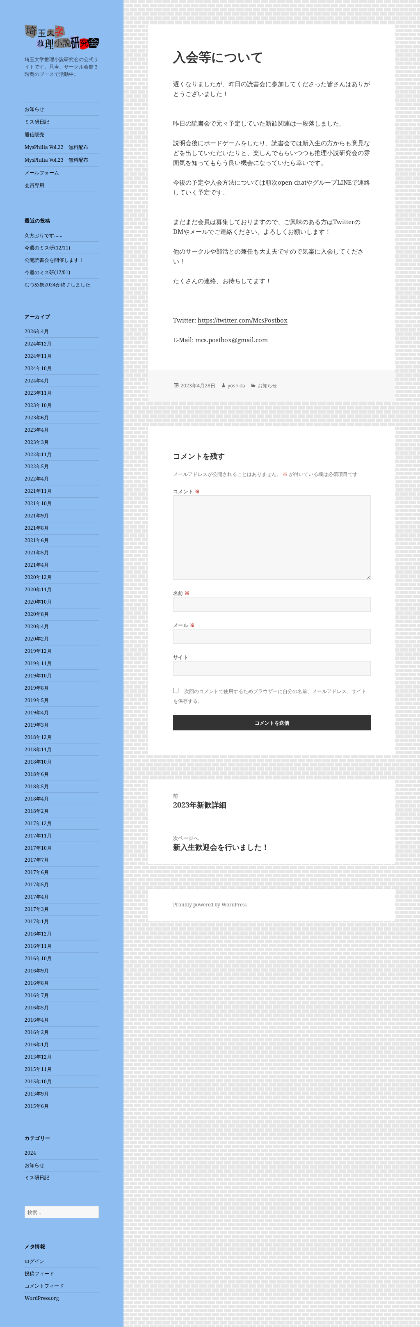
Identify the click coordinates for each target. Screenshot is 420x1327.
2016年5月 (37, 1007)
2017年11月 (38, 835)
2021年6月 (37, 540)
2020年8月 (37, 614)
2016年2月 (37, 1032)
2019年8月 (37, 687)
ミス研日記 (37, 121)
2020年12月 (38, 577)
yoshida (236, 385)
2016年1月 (37, 1044)
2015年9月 (37, 1093)
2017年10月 (38, 847)
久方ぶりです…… (43, 235)
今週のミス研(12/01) (47, 272)
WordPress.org (42, 1298)
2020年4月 (37, 626)
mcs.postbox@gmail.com (231, 340)
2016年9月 (37, 970)
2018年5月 (37, 786)
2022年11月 (38, 454)
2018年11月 (38, 749)
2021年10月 (38, 503)
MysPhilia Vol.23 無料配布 (56, 159)
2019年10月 (38, 675)
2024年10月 (38, 368)
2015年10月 (38, 1081)
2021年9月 (37, 515)
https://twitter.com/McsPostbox (243, 320)
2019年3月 (37, 724)
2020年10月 (38, 601)
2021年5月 (37, 552)
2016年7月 (37, 995)
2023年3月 (37, 442)
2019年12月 (38, 650)
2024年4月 (37, 380)
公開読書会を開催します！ (54, 259)
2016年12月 (38, 933)
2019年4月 (37, 712)
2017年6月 (37, 872)
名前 (181, 593)
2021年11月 (38, 490)
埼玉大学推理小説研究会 (62, 39)
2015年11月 (38, 1069)
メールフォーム (42, 172)
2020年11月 (38, 589)
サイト (180, 657)
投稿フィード (39, 1273)
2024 (30, 1152)
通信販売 (34, 134)
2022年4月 (37, 478)
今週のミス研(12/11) (47, 247)
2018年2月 (37, 811)
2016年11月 (38, 946)
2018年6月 (37, 774)
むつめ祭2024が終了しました (57, 284)
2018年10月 (38, 761)
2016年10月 (38, 958)
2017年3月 (37, 909)
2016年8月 (37, 982)
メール (184, 625)
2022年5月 (37, 466)
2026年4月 (37, 331)
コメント (186, 491)
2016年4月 (37, 1019)
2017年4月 (37, 896)
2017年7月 (37, 859)
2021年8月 (37, 527)
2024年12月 (38, 343)
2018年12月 (38, 737)
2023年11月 (38, 392)
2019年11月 (38, 663)
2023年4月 (37, 429)
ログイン (34, 1261)
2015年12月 (38, 1056)
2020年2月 (37, 638)
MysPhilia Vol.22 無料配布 (56, 147)
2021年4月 (37, 564)
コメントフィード (44, 1285)
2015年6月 (37, 1106)
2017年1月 (37, 921)
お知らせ (34, 108)
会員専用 (34, 185)
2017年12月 (38, 823)
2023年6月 (37, 417)
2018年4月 (37, 798)
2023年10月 (38, 405)
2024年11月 (38, 355)
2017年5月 (37, 884)
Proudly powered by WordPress (210, 904)
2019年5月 (37, 700)
